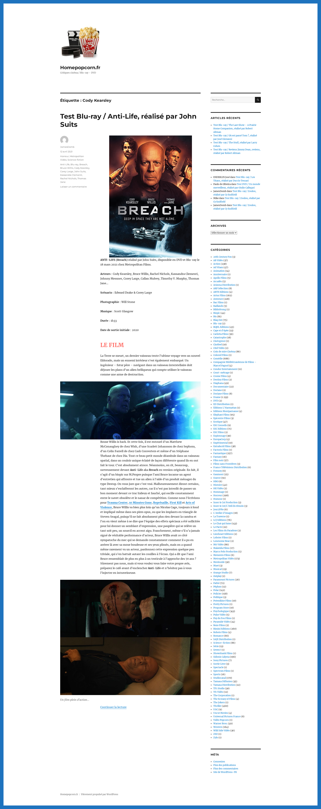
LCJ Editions (219, 520)
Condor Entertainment (225, 369)
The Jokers (219, 702)
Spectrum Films (221, 670)
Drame (217, 397)
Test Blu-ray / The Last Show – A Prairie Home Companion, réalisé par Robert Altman (234, 128)
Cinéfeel (217, 344)
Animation (219, 270)
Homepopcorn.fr (80, 67)
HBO (215, 481)
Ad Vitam (218, 267)
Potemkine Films (222, 600)
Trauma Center (117, 502)
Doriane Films (220, 393)
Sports (216, 674)
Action (216, 263)
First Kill (176, 502)
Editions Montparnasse (225, 411)
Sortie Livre (219, 663)
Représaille (160, 502)
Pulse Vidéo (219, 614)
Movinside (219, 562)
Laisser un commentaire (73, 186)
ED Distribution (221, 404)
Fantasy (217, 456)
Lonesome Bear (221, 541)
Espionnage (219, 435)
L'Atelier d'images (223, 513)
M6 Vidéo (218, 544)
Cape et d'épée (220, 330)
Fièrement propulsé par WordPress (99, 794)
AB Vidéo (218, 260)
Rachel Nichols (68, 178)
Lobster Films (220, 537)
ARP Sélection (220, 288)
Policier (217, 593)
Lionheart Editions (223, 534)
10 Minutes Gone (140, 502)
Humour (217, 499)
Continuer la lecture (113, 707)
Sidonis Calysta (221, 656)
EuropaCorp (219, 439)
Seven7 (217, 649)
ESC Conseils (220, 425)
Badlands (218, 306)
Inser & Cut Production (225, 502)
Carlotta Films (220, 334)
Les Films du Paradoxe (225, 530)
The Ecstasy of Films (224, 699)
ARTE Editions (221, 292)
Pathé (216, 583)
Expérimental (220, 442)
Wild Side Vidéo (221, 730)
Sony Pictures (220, 660)
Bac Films (218, 302)
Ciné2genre (219, 341)
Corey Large (66, 171)
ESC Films (218, 432)
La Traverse (219, 516)
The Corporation (222, 695)
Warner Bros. (220, 723)
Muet (216, 565)
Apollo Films (220, 278)
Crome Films (220, 376)
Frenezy (217, 470)
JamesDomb (67, 147)
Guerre (217, 478)
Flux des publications (224, 765)
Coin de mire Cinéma (224, 351)
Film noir (218, 460)
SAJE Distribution (222, 639)
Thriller (217, 706)
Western (217, 727)
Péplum (217, 586)
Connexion (219, 761)
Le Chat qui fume (222, 523)
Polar (216, 590)
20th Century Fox (222, 256)
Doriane (217, 390)
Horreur (64, 156)
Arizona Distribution (224, 285)
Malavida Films (221, 548)
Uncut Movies (220, 713)
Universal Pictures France (227, 716)
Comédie (218, 358)
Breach (83, 164)
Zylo (215, 737)
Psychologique (221, 611)
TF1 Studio (219, 688)
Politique (218, 597)
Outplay (217, 576)
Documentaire (221, 386)
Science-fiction (76, 159)
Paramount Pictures (223, 579)
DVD (215, 400)
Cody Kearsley (81, 168)
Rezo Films (219, 625)
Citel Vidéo (219, 348)
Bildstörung (219, 309)
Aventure (218, 299)
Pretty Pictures (221, 604)
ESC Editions (220, 428)
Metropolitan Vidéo (223, 558)
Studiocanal (219, 678)
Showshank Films (223, 653)
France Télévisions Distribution (230, 467)
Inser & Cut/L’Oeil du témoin (228, 506)
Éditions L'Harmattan (225, 407)
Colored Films (220, 355)
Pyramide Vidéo (221, 621)
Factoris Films (221, 449)
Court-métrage (221, 372)
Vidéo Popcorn (221, 720)
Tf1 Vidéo (218, 692)
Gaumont (218, 474)
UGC (215, 709)
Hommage (219, 492)
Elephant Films (221, 414)
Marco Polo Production (225, 551)
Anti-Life (65, 164)
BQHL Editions (221, 327)
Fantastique (219, 453)
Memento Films (221, 555)
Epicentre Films (221, 418)
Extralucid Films (222, 446)
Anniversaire (220, 274)
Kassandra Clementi (71, 175)
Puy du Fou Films (222, 618)
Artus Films (219, 295)
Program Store (221, 607)
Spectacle (218, 667)
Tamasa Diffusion (222, 681)
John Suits (80, 171)
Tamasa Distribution (224, 685)
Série (216, 646)
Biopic (216, 313)
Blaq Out (217, 320)
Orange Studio (220, 572)
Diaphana (218, 383)
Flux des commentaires (225, 768)
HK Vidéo (218, 488)
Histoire (217, 485)
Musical (217, 569)
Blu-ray (74, 164)
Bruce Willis (66, 168)
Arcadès (217, 281)
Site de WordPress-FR (225, 772)
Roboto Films (220, 632)
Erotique (217, 421)
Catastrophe (219, 337)
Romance (218, 635)
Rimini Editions (221, 628)
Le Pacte (217, 527)
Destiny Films (220, 379)
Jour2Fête (218, 509)
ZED (215, 734)
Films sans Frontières (225, 463)
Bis (215, 316)
